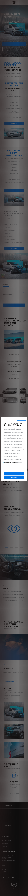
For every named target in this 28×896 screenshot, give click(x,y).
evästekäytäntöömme (10, 462)
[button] (21, 420)
